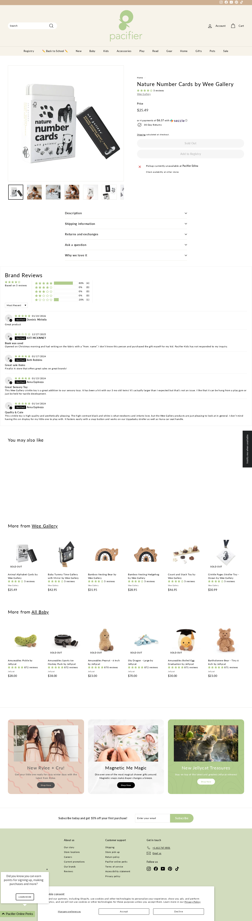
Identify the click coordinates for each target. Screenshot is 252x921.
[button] (145, 90)
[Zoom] (66, 123)
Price (140, 103)
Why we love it (76, 255)
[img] (23, 315)
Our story (69, 847)
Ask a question (75, 244)
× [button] (47, 869)
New (79, 51)
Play (142, 51)
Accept (124, 911)
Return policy (112, 857)
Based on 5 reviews (16, 285)
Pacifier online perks (116, 861)
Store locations (72, 852)
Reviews (68, 871)
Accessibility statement (117, 871)
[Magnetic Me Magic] (126, 743)
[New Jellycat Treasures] (206, 743)
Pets (212, 51)
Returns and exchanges (81, 234)
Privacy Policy (192, 901)
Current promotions (74, 861)
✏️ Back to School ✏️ (55, 51)
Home (184, 51)
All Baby (40, 611)
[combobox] (32, 25)
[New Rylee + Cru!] (46, 743)
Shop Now (46, 785)
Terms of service (114, 866)
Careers (68, 857)
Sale (225, 51)
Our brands (70, 866)
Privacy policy (112, 876)
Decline (178, 911)
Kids (106, 51)
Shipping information (80, 223)
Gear (169, 51)
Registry (29, 51)
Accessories (124, 51)
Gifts (198, 51)
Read (155, 51)
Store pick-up (112, 852)
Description (73, 213)
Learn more (25, 896)
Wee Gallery (144, 94)
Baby (92, 51)
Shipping (141, 134)
